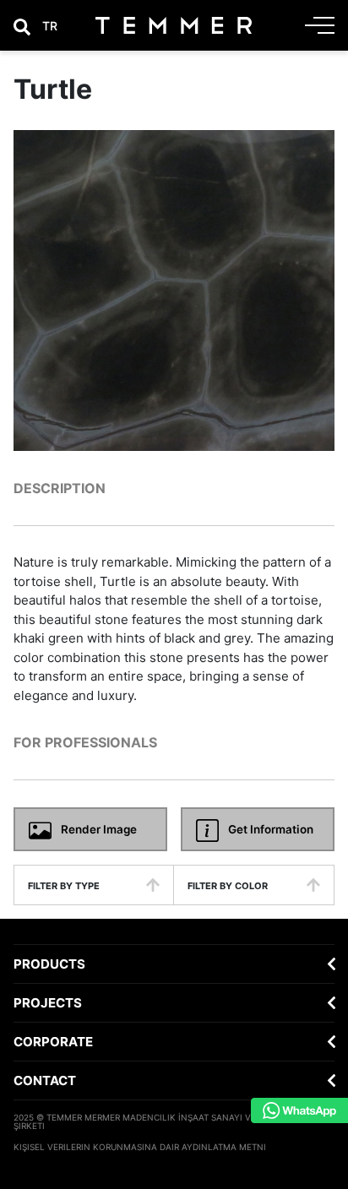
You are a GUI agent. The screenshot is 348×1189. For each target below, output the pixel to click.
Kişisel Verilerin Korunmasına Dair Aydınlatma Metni (140, 1147)
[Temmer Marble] (173, 25)
